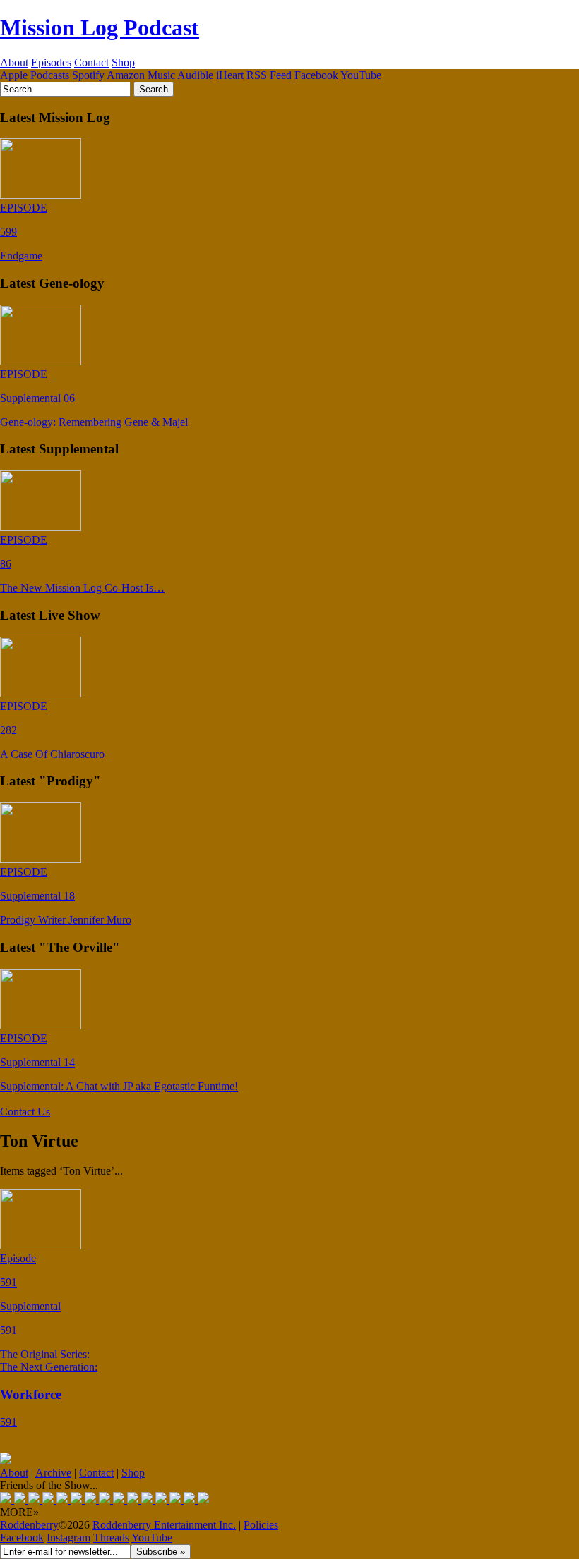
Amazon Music (141, 75)
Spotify (88, 75)
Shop (123, 62)
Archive (53, 1473)
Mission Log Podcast (99, 27)
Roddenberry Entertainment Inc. (164, 1525)
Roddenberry (29, 1525)
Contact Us (25, 1112)
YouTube (360, 75)
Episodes (51, 62)
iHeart (230, 75)
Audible (195, 75)
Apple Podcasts (34, 75)
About (14, 62)
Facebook (316, 75)
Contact (91, 62)
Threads (111, 1537)
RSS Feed (269, 75)
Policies (261, 1525)
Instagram (68, 1537)
